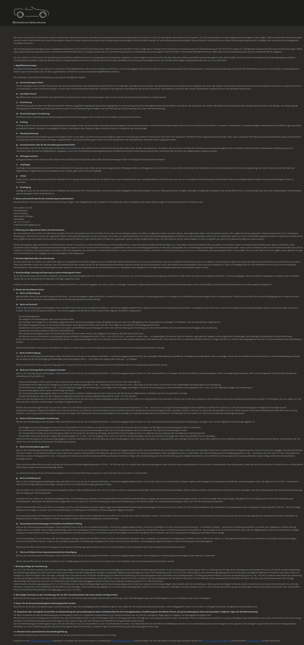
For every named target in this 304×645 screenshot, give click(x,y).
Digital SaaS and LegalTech (41, 640)
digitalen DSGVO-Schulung (123, 640)
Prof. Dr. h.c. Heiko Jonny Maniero (216, 640)
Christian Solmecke (254, 640)
